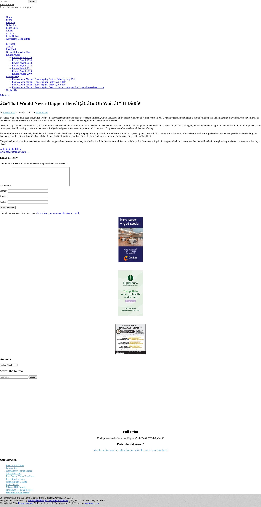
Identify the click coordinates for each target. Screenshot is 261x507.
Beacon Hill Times (15, 465)
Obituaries (11, 25)
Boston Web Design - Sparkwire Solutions (48, 500)
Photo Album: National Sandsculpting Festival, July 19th (39, 84)
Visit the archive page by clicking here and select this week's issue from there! (131, 450)
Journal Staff (9, 112)
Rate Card (11, 49)
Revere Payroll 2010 (22, 71)
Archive (10, 33)
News (9, 17)
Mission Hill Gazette (16, 487)
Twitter (9, 46)
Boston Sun (11, 468)
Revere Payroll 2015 (22, 57)
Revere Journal (7, 4)
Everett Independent (15, 479)
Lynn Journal (12, 484)
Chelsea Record (13, 473)
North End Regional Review (19, 490)
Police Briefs (12, 28)
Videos (9, 30)
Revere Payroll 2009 (22, 73)
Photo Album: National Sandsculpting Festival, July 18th (39, 82)
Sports (9, 19)
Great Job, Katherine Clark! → (14, 152)
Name (4, 190)
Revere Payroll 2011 (22, 68)
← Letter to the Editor (10, 149)
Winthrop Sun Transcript (17, 492)
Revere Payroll (13, 54)
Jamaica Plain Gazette (16, 481)
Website (4, 202)
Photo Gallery (12, 76)
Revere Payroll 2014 (22, 60)
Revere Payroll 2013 (22, 63)
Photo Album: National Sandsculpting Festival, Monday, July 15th (43, 79)
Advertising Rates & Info (18, 38)
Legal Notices (12, 36)
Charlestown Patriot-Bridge (19, 471)
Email (3, 196)
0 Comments (42, 112)
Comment (5, 185)
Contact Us (11, 90)
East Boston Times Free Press (20, 476)
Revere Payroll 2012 (22, 65)
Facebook (10, 44)
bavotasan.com (92, 503)
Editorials (10, 22)
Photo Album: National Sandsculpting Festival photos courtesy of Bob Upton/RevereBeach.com (58, 87)
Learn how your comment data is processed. (58, 213)
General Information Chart (18, 52)
